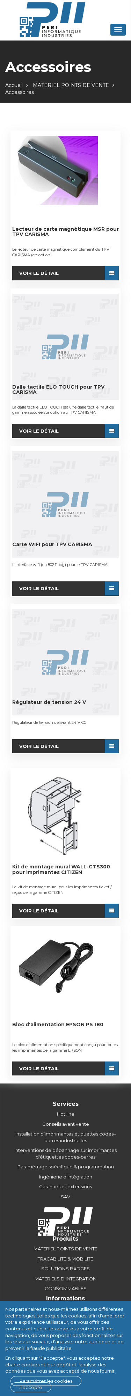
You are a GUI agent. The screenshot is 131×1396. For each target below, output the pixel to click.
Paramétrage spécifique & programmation (65, 1166)
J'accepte (31, 1387)
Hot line (65, 1114)
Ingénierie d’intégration (65, 1177)
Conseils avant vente (65, 1124)
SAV (65, 1196)
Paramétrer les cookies (46, 1381)
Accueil (14, 85)
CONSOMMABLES (66, 1288)
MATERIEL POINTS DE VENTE (71, 85)
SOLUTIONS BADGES (65, 1268)
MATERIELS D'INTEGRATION (65, 1278)
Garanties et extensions (65, 1186)
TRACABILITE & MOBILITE (65, 1259)
